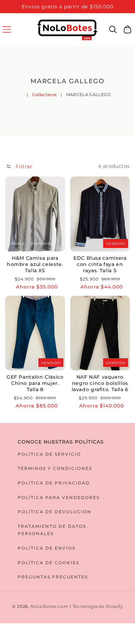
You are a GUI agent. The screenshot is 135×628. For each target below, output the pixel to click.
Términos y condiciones (55, 468)
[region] (67, 6)
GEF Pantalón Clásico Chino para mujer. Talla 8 (35, 383)
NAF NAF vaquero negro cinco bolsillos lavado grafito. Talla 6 (100, 383)
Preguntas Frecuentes (53, 576)
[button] (7, 29)
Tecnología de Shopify (98, 606)
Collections (44, 94)
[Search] (113, 29)
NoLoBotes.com (49, 606)
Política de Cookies (48, 562)
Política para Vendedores (59, 497)
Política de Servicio (49, 454)
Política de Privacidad (54, 482)
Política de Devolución (54, 511)
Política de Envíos (46, 548)
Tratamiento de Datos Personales (52, 530)
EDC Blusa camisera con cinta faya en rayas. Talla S (99, 264)
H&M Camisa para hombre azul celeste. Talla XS (35, 264)
